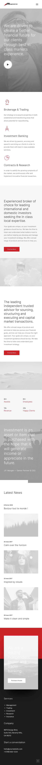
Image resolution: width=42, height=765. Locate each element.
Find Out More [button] (11, 249)
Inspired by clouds (13, 582)
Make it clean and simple (16, 618)
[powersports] (10, 4)
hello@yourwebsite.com (13, 749)
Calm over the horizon (15, 545)
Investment (10, 711)
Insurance (10, 717)
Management (11, 705)
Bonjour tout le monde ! (16, 508)
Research (10, 714)
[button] (8, 64)
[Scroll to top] (38, 761)
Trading (9, 708)
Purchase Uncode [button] (16, 680)
